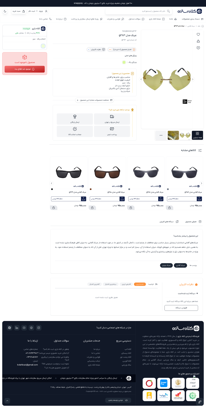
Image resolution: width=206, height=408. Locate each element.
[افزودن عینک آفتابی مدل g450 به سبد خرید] (92, 207)
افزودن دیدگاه (181, 308)
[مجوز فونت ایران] (192, 395)
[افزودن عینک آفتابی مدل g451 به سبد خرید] (131, 207)
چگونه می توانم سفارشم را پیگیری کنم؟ (55, 358)
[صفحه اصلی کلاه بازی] (190, 11)
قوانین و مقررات (93, 357)
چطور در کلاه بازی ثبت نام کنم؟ (56, 349)
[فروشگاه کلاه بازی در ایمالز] (149, 395)
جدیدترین (140, 284)
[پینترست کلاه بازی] (31, 328)
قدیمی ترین (126, 284)
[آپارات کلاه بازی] (9, 328)
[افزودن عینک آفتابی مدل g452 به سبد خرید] (169, 207)
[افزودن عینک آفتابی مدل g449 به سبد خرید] (53, 207)
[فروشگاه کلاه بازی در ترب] (149, 383)
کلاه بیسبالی (126, 353)
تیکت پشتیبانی (93, 361)
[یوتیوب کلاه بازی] (24, 328)
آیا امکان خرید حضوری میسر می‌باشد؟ (53, 353)
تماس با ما (96, 353)
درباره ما (97, 349)
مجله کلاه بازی (94, 365)
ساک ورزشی (126, 365)
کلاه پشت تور (125, 357)
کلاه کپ (128, 349)
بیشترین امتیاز (110, 284)
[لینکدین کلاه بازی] (17, 328)
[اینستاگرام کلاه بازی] (38, 328)
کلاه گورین (126, 361)
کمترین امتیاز (94, 284)
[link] (178, 383)
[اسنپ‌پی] (163, 383)
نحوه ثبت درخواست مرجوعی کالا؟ (55, 364)
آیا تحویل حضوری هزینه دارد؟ (56, 367)
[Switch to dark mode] (5, 11)
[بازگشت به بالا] (7, 401)
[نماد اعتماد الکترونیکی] (193, 383)
